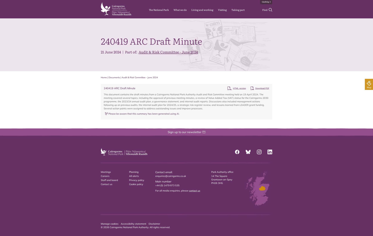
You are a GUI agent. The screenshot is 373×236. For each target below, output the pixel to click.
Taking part (238, 10)
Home (104, 77)
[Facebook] (237, 152)
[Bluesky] (248, 152)
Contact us (106, 184)
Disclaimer (154, 223)
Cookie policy (136, 184)
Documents (114, 77)
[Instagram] (259, 152)
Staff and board (109, 180)
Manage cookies (109, 223)
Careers (105, 176)
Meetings (106, 171)
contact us (194, 190)
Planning (134, 171)
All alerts (134, 176)
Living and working (202, 10)
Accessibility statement (133, 223)
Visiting (222, 10)
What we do (180, 10)
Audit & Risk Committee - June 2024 (168, 51)
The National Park (159, 10)
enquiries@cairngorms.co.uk (170, 176)
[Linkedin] (270, 152)
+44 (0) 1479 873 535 (167, 185)
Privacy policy (136, 180)
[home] (116, 8)
